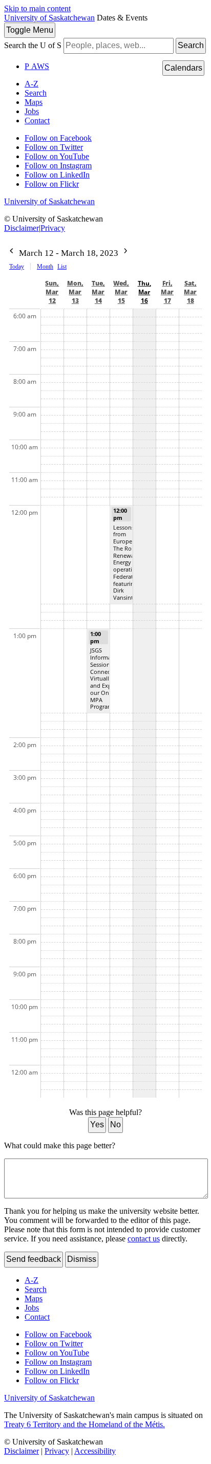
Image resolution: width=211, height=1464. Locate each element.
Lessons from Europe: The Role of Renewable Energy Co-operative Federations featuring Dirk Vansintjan (128, 562)
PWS (37, 66)
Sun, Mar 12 (52, 292)
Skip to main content (37, 8)
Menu (29, 30)
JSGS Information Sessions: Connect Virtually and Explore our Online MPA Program (106, 678)
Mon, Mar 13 (75, 292)
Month (45, 267)
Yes (97, 1124)
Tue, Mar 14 (98, 292)
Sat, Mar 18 (190, 292)
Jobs (32, 111)
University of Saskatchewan (49, 17)
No (115, 1124)
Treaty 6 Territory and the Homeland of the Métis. (84, 1424)
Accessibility (95, 1451)
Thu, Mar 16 (144, 292)
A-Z (31, 83)
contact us (144, 1238)
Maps (34, 102)
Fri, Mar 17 (167, 292)
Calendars (183, 67)
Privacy (52, 228)
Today (16, 267)
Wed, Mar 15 (121, 292)
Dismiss (81, 1259)
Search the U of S (32, 45)
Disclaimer (21, 228)
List (62, 267)
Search (191, 45)
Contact (37, 120)
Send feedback (33, 1259)
